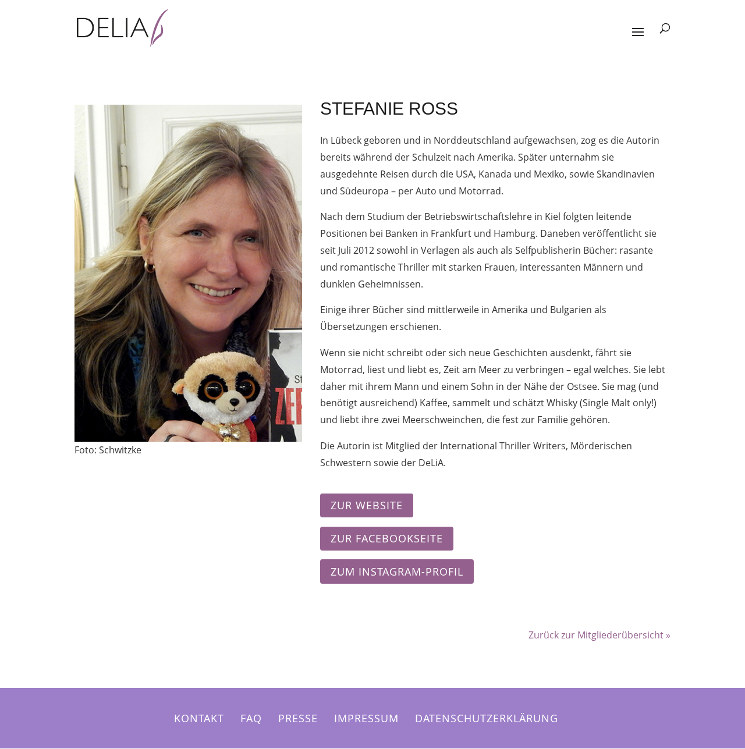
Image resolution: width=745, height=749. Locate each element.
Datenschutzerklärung (486, 718)
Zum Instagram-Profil (397, 571)
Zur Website (367, 505)
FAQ (251, 718)
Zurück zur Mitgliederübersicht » (599, 635)
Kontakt (199, 718)
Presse (298, 718)
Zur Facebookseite (387, 538)
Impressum (366, 718)
